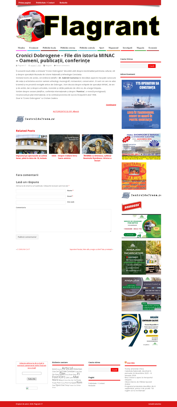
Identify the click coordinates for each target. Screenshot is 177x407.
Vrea (54, 387)
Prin (66, 383)
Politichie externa (68, 47)
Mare (55, 379)
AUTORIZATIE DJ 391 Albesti (66, 111)
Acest (54, 369)
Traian (71, 385)
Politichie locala (49, 47)
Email (70, 196)
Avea (75, 368)
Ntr (72, 380)
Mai (76, 377)
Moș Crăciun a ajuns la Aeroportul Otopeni (139, 378)
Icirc (61, 376)
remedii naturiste (154, 404)
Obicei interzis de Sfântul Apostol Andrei (138, 383)
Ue (75, 385)
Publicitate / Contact (45, 2)
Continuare (111, 104)
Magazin (140, 47)
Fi (78, 373)
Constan (71, 371)
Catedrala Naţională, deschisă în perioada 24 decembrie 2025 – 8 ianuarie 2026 (138, 373)
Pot (58, 382)
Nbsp (61, 380)
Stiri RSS (131, 363)
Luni (71, 377)
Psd (70, 383)
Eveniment (33, 47)
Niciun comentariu (63, 65)
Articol (67, 368)
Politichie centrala (87, 47)
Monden (21, 47)
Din (62, 373)
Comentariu (21, 207)
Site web (70, 202)
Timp (67, 385)
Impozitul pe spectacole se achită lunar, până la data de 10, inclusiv (31, 157)
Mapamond (113, 47)
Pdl (75, 380)
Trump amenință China (134, 369)
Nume (70, 190)
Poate (54, 383)
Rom (79, 382)
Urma (78, 385)
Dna (67, 375)
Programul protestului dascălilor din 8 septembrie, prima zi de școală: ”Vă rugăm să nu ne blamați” (140, 388)
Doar (71, 374)
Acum (59, 369)
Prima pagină (25, 2)
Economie (153, 47)
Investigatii (127, 47)
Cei (57, 371)
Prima (63, 383)
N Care (65, 380)
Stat (63, 385)
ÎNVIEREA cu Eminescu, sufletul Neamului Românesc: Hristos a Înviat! (97, 158)
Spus (58, 385)
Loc (67, 377)
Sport (101, 47)
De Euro (55, 374)
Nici (69, 380)
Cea (53, 371)
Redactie (63, 2)
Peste (78, 380)
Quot (74, 382)
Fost (55, 377)
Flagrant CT (22, 65)
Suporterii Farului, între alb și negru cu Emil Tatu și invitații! (91, 249)
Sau (53, 385)
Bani (80, 369)
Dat (80, 371)
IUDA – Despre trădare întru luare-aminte (64, 157)
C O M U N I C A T (23, 249)
